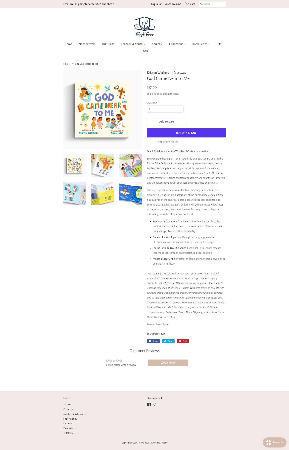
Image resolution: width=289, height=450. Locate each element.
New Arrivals (87, 44)
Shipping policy (70, 419)
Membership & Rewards (74, 414)
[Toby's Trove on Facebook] (149, 405)
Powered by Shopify (158, 442)
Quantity (152, 102)
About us (67, 404)
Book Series (200, 44)
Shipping (151, 93)
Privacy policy (69, 428)
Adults (156, 44)
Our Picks (108, 44)
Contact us (68, 409)
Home (68, 44)
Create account (172, 4)
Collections (176, 44)
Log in (154, 4)
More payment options (167, 141)
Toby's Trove (143, 442)
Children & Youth (132, 44)
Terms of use (69, 433)
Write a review (168, 363)
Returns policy (69, 423)
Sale (146, 51)
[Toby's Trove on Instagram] (154, 405)
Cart (192, 4)
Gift (218, 44)
